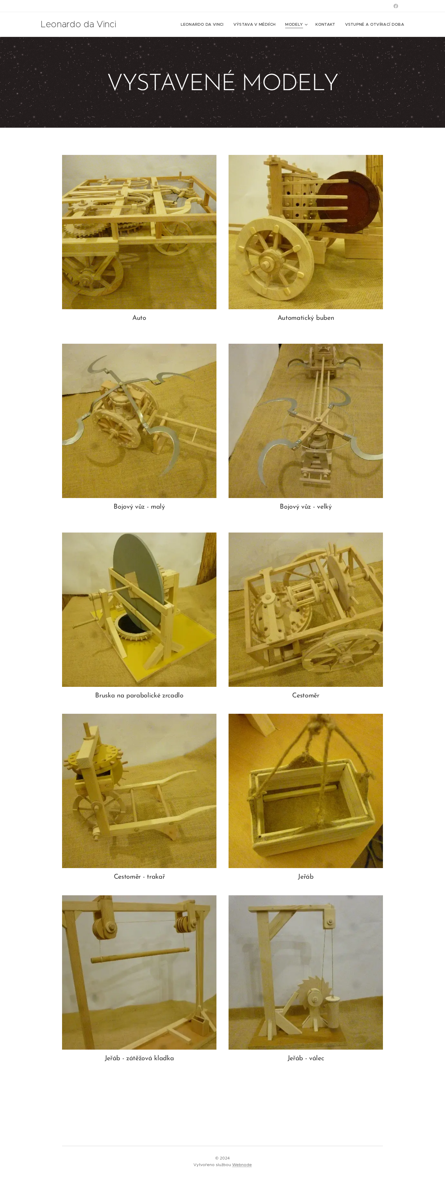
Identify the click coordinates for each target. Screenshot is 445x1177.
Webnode (242, 1164)
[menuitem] (204, 24)
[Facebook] (396, 6)
